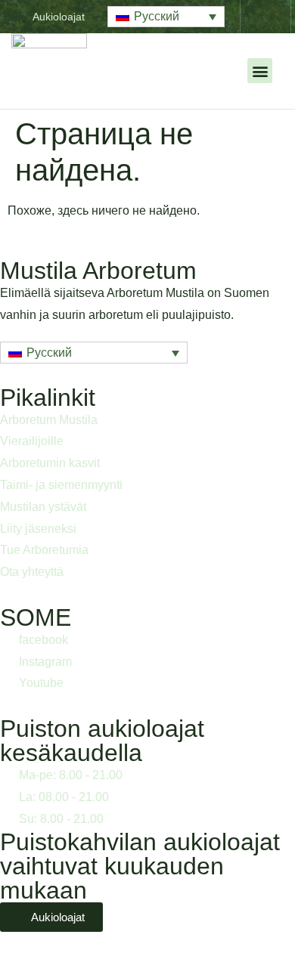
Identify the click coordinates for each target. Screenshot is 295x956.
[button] (166, 17)
